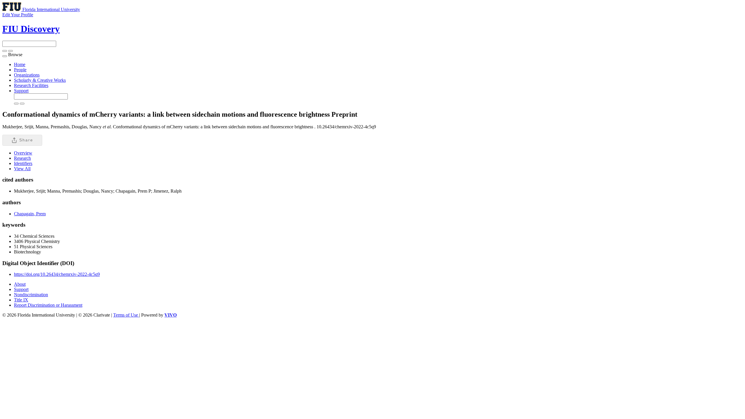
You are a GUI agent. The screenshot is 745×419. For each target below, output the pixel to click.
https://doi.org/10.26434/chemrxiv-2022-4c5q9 (57, 274)
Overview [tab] (23, 152)
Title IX (21, 299)
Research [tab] (22, 158)
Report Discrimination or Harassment (48, 305)
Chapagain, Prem (30, 213)
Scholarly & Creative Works (40, 80)
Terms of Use (126, 315)
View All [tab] (22, 168)
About (20, 284)
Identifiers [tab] (23, 163)
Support (21, 90)
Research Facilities (31, 85)
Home (19, 64)
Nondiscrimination (31, 294)
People (20, 69)
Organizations (27, 74)
